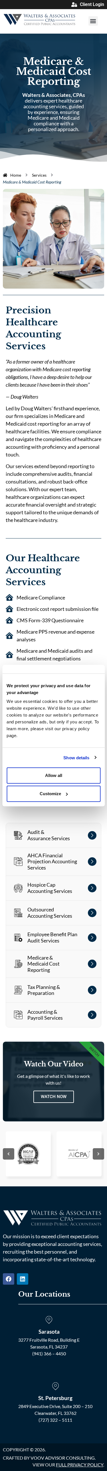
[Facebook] (8, 1279)
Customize (50, 793)
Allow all (53, 775)
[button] (93, 21)
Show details (76, 757)
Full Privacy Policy (79, 1464)
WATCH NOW (53, 1096)
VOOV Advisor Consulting (63, 1457)
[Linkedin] (22, 1279)
